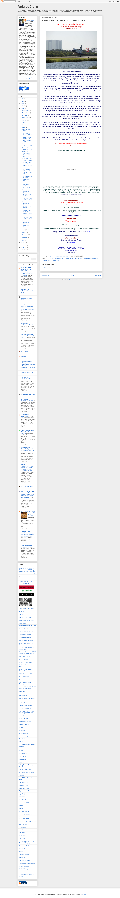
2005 (22, 249)
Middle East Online (24, 788)
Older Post (98, 275)
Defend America (23, 659)
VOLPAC (21, 805)
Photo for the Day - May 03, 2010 (27, 217)
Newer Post (45, 275)
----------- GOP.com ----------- (27, 802)
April (23, 230)
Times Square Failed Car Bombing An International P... (26, 224)
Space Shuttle (86, 258)
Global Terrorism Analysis (26, 631)
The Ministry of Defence (25, 702)
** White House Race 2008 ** (27, 579)
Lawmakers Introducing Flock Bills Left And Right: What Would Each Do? (27, 534)
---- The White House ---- (26, 640)
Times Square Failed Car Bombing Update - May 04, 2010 (26, 205)
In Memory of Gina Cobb (27, 400)
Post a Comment (48, 267)
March (24, 232)
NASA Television (72, 258)
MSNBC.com (22, 623)
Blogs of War (22, 857)
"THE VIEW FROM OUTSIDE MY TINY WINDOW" (26, 269)
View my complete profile (26, 78)
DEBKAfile (22, 762)
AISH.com (21, 775)
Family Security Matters (25, 705)
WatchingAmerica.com (25, 721)
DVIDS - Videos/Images (25, 662)
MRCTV (23, 464)
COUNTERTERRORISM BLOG (27, 626)
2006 (22, 247)
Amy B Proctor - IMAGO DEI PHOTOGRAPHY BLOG (28, 298)
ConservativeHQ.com (27, 372)
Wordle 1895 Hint (25, 416)
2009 (22, 240)
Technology (56, 260)
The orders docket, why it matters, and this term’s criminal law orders (27, 496)
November (25, 113)
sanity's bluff (22, 827)
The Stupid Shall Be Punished (27, 863)
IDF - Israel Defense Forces (26, 772)
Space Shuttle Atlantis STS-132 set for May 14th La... (27, 171)
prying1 (21, 830)
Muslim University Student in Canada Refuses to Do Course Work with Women (27, 308)
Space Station (94, 258)
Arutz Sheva (22, 759)
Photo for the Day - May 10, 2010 (27, 159)
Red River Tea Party (24, 811)
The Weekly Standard (25, 634)
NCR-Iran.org (22, 799)
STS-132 (50, 260)
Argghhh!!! (22, 848)
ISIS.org (21, 741)
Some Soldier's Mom (24, 846)
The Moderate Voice (27, 545)
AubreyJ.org (27, 6)
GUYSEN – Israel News (25, 769)
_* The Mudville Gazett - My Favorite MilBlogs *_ (26, 842)
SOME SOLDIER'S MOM (28, 511)
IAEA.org (21, 727)
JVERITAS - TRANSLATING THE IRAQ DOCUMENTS (26, 712)
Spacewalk (44, 260)
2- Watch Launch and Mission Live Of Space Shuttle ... (26, 154)
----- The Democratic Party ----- (27, 814)
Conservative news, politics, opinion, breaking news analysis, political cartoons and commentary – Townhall (28, 364)
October (24, 115)
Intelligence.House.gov (25, 673)
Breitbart (23, 356)
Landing (61, 258)
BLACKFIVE (24, 323)
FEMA (20, 679)
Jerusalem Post (23, 753)
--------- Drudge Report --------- (27, 821)
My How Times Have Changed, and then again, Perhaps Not (27, 273)
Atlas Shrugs (24, 304)
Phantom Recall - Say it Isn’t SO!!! (27, 134)
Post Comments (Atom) (75, 280)
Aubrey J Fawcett (22, 86)
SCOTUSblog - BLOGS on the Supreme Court (27, 694)
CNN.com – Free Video (25, 617)
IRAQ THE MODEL (24, 866)
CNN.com (21, 614)
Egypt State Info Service (25, 791)
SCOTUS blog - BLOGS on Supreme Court (27, 492)
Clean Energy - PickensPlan (26, 608)
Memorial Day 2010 (26, 130)
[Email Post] (72, 256)
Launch (66, 258)
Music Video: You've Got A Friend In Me (26, 186)
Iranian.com (22, 796)
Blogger (84, 894)
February (25, 235)
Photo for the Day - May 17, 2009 (27, 144)
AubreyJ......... (30, 20)
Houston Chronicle (24, 628)
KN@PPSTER (25, 414)
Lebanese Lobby (23, 785)
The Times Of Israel (24, 782)
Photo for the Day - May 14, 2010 (27, 148)
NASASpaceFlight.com (25, 637)
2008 (22, 242)
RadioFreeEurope (24, 736)
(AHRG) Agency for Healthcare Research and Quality (27, 687)
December (25, 110)
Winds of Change (23, 869)
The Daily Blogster (24, 854)
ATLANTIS (48, 258)
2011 (22, 106)
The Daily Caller (25, 531)
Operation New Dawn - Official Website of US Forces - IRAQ (27, 652)
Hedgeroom (22, 835)
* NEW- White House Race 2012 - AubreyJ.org (26, 582)
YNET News (22, 756)
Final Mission (55, 258)
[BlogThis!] (77, 256)
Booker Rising (25, 351)
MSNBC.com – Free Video (26, 620)
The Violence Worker (25, 860)
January (24, 237)
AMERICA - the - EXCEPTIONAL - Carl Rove (27, 291)
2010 (22, 108)
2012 (22, 103)
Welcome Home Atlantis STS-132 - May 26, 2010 (26, 139)
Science (80, 258)
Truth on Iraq (22, 871)
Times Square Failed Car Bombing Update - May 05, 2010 (26, 192)
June (23, 125)
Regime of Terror (23, 718)
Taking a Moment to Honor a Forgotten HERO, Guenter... (27, 179)
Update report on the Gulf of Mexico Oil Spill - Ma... (27, 165)
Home (72, 275)
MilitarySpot (22, 715)
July (23, 122)
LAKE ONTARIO (25, 547)
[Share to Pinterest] (82, 256)
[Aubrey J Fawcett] (24, 89)
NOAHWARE (22, 832)
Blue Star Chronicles (27, 334)
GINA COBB (24, 399)
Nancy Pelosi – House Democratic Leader (25, 817)
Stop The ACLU (23, 824)
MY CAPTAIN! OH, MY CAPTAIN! (31, 514)
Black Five (22, 851)
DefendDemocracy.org (25, 708)
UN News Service (24, 724)
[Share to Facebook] (80, 256)
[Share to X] (78, 256)
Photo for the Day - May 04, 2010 (27, 198)
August (24, 120)
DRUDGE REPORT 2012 (28, 394)
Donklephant (24, 377)
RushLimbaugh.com (27, 486)
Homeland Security (24, 676)
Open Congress (23, 733)
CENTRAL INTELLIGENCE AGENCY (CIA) (26, 648)
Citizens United (23, 808)
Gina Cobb (22, 838)
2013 (22, 101)
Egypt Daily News (24, 794)
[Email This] (75, 256)
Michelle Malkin (25, 447)
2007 (22, 245)
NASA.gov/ (22, 691)
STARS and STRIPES (25, 656)
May (23, 127)
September (25, 117)
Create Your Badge (23, 90)
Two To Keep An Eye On (27, 325)
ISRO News (22, 730)
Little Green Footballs (27, 430)
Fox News (21, 611)
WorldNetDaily (23, 739)
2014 (22, 98)
